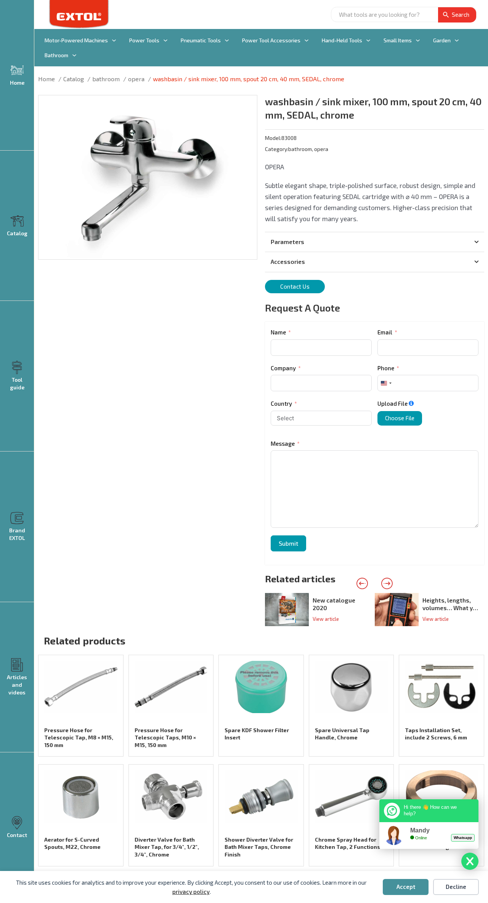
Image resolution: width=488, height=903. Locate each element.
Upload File (392, 403)
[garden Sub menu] (456, 40)
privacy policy (191, 891)
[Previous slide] (362, 583)
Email (384, 332)
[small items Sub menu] (418, 40)
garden (442, 40)
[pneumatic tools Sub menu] (227, 40)
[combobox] (386, 383)
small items (398, 40)
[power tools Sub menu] (165, 40)
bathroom (56, 55)
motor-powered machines (76, 40)
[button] (246, 105)
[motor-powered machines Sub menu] (114, 40)
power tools (144, 40)
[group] (320, 609)
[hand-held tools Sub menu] (368, 40)
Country (281, 403)
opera (321, 149)
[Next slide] (386, 583)
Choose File (399, 418)
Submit (288, 543)
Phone (385, 368)
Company (283, 368)
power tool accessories (271, 40)
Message (283, 443)
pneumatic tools (201, 40)
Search (460, 14)
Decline (456, 886)
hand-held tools (342, 40)
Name (278, 332)
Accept (405, 886)
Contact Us (295, 286)
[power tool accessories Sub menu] (306, 40)
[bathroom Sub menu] (74, 55)
